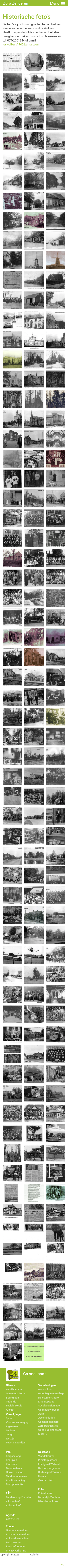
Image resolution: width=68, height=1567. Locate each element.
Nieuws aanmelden (17, 1530)
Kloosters (11, 1464)
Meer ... (42, 1433)
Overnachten (45, 1480)
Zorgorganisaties (48, 1425)
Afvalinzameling (15, 1480)
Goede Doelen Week (49, 1429)
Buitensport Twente (49, 1472)
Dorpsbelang (13, 1456)
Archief (10, 1409)
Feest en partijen (16, 1442)
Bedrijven (11, 1460)
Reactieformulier (16, 1546)
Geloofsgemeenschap (51, 1393)
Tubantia (11, 1401)
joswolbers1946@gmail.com (21, 44)
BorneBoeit (12, 1397)
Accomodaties (46, 1417)
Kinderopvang (46, 1401)
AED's (41, 1413)
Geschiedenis (14, 1468)
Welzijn (10, 1438)
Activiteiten (12, 1519)
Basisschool (45, 1389)
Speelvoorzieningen (49, 1405)
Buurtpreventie (14, 1484)
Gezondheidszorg (48, 1421)
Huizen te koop (14, 1472)
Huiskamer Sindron (49, 1397)
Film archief (13, 1501)
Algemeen (12, 1426)
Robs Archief (13, 1505)
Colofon (34, 1554)
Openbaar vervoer (48, 1409)
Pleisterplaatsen (47, 1460)
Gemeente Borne (16, 1393)
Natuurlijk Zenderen (49, 1497)
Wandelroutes (46, 1456)
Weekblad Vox (14, 1389)
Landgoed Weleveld (49, 1464)
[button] (57, 3)
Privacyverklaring (16, 1550)
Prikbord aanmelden (17, 1538)
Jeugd (9, 1434)
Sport (9, 1418)
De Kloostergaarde (49, 1468)
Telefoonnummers (16, 1476)
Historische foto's (48, 1501)
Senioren (11, 1430)
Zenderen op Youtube (18, 1497)
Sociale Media (14, 1405)
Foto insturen (13, 1542)
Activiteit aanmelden (18, 1534)
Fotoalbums (45, 1493)
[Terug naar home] (17, 3)
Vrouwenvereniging (17, 1422)
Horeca (42, 1476)
